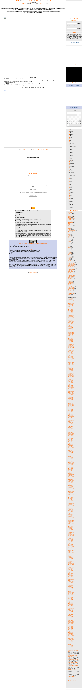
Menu (69, 246)
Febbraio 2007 (71, 364)
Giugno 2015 (70, 485)
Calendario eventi (71, 227)
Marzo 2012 (70, 438)
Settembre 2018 (71, 532)
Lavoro (69, 243)
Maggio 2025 (70, 628)
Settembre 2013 (71, 460)
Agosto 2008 (70, 386)
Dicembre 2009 (71, 405)
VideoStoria (70, 292)
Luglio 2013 (70, 457)
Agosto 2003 (70, 314)
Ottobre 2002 (70, 302)
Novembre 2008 (71, 390)
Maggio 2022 (70, 585)
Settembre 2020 (71, 561)
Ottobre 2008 (70, 388)
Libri (69, 245)
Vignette (69, 294)
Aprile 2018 (70, 526)
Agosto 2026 (70, 646)
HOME (17, 0)
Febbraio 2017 (71, 509)
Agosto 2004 (70, 328)
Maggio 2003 (70, 310)
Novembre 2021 (71, 578)
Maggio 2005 (70, 339)
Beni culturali (70, 225)
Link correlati (32, 15)
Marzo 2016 (70, 496)
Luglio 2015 (70, 486)
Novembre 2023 (71, 607)
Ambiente (70, 213)
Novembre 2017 (71, 520)
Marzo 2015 (70, 481)
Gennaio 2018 (70, 522)
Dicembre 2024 (71, 622)
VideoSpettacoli (71, 289)
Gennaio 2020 (70, 551)
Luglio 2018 (70, 529)
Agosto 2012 (70, 444)
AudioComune (71, 218)
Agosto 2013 (70, 458)
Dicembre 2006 (71, 362)
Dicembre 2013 (71, 463)
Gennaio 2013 (70, 450)
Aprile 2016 (70, 497)
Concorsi (69, 233)
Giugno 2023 (70, 601)
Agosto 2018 (70, 531)
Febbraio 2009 (71, 393)
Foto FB (69, 240)
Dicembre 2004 (71, 333)
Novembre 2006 (71, 361)
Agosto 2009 (70, 400)
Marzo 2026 (70, 640)
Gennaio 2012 (70, 435)
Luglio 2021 (70, 573)
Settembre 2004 (71, 329)
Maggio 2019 (70, 541)
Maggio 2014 (70, 469)
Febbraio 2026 (71, 639)
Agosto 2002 (70, 299)
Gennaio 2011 (70, 421)
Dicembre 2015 (71, 492)
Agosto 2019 (70, 545)
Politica (69, 252)
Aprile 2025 (70, 627)
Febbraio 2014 (71, 466)
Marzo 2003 (70, 308)
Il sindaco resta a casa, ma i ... (73, 659)
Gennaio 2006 (70, 349)
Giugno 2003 (70, 311)
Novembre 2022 (71, 592)
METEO (74, 32)
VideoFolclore (70, 278)
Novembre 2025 (71, 635)
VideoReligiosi (71, 287)
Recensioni (70, 253)
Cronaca (69, 235)
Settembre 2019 (71, 546)
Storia (69, 259)
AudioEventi (70, 219)
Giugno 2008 (70, 384)
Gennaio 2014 (70, 464)
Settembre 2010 (71, 416)
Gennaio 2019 (70, 537)
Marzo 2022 (70, 582)
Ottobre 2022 (70, 591)
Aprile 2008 (70, 381)
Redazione (24, 3)
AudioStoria (70, 222)
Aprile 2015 (70, 482)
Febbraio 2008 (71, 379)
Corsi (69, 234)
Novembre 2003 (71, 317)
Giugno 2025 (70, 629)
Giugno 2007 (70, 369)
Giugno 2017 (70, 514)
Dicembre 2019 (71, 550)
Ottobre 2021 (70, 576)
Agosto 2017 (70, 516)
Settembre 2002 (71, 300)
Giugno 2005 (70, 340)
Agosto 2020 (70, 560)
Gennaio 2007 (70, 363)
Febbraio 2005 (71, 335)
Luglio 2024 (70, 616)
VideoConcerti (70, 271)
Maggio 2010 (70, 411)
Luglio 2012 (70, 443)
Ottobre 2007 (70, 374)
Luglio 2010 (70, 414)
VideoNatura (70, 284)
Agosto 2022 (70, 588)
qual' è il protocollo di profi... (73, 662)
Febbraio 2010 (71, 408)
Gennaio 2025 (70, 623)
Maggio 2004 (70, 325)
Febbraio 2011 (71, 422)
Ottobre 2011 (70, 432)
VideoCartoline (71, 269)
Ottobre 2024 (70, 620)
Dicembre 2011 (71, 434)
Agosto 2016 (70, 502)
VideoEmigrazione (71, 275)
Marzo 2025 (70, 626)
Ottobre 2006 (70, 359)
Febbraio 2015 (71, 480)
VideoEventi (70, 276)
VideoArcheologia (71, 265)
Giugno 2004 (70, 326)
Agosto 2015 (70, 487)
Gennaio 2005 (70, 334)
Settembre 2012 (71, 445)
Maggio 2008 (70, 382)
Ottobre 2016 (70, 504)
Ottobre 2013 (70, 461)
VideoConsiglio (71, 272)
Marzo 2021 (70, 568)
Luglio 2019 (70, 544)
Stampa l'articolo (27, 149)
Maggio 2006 (70, 353)
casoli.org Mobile (74, 82)
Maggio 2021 (70, 570)
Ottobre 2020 (70, 562)
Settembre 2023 (71, 604)
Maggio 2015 (70, 484)
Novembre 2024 (71, 621)
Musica (69, 249)
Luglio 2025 (70, 631)
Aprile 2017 (70, 511)
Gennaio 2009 (70, 392)
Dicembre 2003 (71, 319)
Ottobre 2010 (70, 417)
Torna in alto (33, 270)
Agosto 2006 (70, 357)
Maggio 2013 (70, 455)
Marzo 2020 (70, 554)
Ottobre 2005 (70, 345)
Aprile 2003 (70, 309)
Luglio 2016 (70, 500)
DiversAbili (70, 236)
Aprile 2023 (70, 598)
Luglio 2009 (70, 399)
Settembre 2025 (71, 633)
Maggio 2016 (70, 498)
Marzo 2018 (70, 525)
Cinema (69, 228)
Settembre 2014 (71, 474)
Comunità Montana (71, 230)
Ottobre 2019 (70, 547)
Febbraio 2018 (71, 523)
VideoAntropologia (71, 264)
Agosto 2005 (70, 343)
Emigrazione (70, 237)
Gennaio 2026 (70, 638)
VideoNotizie (31, 0)
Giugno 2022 (70, 586)
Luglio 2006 (70, 356)
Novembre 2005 (71, 346)
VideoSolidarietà (71, 288)
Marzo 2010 (70, 409)
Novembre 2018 (71, 534)
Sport (69, 258)
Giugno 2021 (70, 572)
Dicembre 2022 (71, 593)
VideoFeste (70, 277)
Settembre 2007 (71, 373)
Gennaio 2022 (70, 580)
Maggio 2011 (70, 426)
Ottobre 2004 (70, 331)
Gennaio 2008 (70, 378)
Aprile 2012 (70, 439)
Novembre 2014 (71, 476)
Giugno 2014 (70, 470)
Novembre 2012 (71, 447)
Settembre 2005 (71, 344)
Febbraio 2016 (71, 494)
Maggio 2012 (70, 440)
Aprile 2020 (70, 555)
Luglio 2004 (70, 327)
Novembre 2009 (71, 404)
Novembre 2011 (71, 433)
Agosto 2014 (70, 473)
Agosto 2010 (70, 415)
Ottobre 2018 (70, 533)
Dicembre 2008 (71, 391)
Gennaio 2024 (70, 609)
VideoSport (70, 290)
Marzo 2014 (70, 467)
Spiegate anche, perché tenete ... (74, 673)
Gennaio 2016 (70, 493)
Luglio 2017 (70, 515)
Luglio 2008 (70, 385)
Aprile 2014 (70, 468)
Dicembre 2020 (71, 564)
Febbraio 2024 (71, 610)
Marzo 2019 (70, 539)
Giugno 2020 (70, 557)
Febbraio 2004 (71, 321)
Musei (69, 248)
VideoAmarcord (71, 260)
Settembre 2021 (71, 575)
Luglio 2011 (70, 428)
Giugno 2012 (70, 441)
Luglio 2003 (70, 312)
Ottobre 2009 (70, 403)
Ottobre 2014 (70, 475)
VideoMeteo (70, 282)
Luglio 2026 (70, 645)
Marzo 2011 (70, 423)
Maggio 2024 (70, 614)
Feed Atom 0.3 (75, 20)
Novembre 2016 (71, 505)
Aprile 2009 (70, 396)
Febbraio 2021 (71, 567)
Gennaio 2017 (70, 508)
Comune (69, 229)
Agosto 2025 (70, 632)
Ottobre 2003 (70, 316)
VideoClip (70, 270)
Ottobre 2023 (70, 605)
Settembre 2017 (71, 517)
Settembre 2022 (71, 590)
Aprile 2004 (70, 323)
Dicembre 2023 (71, 608)
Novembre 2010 (71, 419)
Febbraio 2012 (71, 437)
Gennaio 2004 (70, 320)
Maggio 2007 (70, 368)
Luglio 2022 (70, 587)
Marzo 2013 (70, 452)
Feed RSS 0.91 (74, 18)
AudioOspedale (71, 221)
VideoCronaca (70, 274)
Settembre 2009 (71, 402)
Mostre (69, 247)
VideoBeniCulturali (71, 268)
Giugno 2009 (70, 398)
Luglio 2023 (70, 602)
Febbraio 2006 (71, 350)
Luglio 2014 (70, 472)
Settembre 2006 (71, 358)
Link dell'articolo (36, 149)
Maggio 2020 (70, 556)
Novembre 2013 (71, 462)
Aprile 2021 (70, 569)
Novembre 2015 (71, 491)
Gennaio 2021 (70, 566)
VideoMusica (70, 283)
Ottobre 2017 (70, 519)
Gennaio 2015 (70, 479)
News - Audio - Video (74, 210)
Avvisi (69, 224)
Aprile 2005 (70, 338)
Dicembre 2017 (71, 521)
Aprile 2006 (70, 352)
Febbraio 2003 (71, 306)
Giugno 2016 (70, 499)
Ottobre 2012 (70, 446)
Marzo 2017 (70, 510)
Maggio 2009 (70, 397)
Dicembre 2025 (71, 637)
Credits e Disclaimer (33, 272)
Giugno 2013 (70, 456)
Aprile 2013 (70, 453)
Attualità (69, 217)
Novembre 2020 (71, 563)
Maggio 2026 (70, 643)
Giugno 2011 (70, 427)
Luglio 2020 (70, 558)
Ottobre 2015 (70, 490)
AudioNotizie (37, 0)
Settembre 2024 (71, 619)
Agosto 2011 (70, 429)
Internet (69, 241)
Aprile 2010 (70, 410)
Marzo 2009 (70, 394)
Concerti (69, 231)
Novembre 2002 (71, 303)
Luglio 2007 (70, 370)
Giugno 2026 (70, 644)
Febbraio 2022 (71, 581)
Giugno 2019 (70, 543)
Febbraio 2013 (71, 451)
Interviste (70, 242)
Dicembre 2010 (71, 420)
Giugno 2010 (70, 413)
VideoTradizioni (71, 293)
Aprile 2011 (70, 425)
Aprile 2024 (70, 613)
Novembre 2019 (71, 549)
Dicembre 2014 (71, 478)
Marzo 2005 (70, 337)
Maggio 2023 (70, 599)
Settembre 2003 (71, 315)
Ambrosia (70, 215)
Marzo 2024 (70, 611)
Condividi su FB (44, 149)
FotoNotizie (26, 0)
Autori (49, 0)
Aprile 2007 (70, 367)
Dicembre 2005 (71, 347)
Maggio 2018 (70, 527)
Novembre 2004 (71, 332)
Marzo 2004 (70, 322)
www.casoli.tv (74, 64)
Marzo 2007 (70, 366)
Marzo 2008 (70, 380)
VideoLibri (70, 281)
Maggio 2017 (70, 513)
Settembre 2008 (71, 387)
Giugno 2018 (70, 528)
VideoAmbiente (71, 262)
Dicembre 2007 (71, 376)
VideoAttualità (70, 266)
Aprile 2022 (70, 584)
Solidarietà (70, 256)
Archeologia (70, 216)
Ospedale (70, 251)
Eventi (41, 3)
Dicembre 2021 (71, 579)
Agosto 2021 (70, 574)
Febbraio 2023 (71, 596)
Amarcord (70, 212)
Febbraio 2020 (71, 552)
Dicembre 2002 (71, 304)
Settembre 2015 (71, 488)
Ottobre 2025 (70, 634)
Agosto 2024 (70, 617)
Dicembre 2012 (71, 449)
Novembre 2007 (71, 375)
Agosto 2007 (70, 372)
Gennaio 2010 (70, 406)
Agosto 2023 (70, 603)
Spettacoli (70, 257)
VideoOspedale (71, 286)
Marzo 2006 (70, 351)
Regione (69, 254)
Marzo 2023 (70, 597)
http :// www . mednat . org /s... (74, 685)
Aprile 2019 (70, 540)
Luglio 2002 (70, 298)
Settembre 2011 (71, 431)
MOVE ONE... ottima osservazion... (72, 670)
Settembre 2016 (71, 503)
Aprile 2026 (70, 641)
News (22, 0)
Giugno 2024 (70, 615)
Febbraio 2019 (71, 538)
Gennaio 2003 (70, 305)
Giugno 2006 (70, 355)
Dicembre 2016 (71, 507)
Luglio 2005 (70, 341)
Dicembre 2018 (71, 535)
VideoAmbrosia (71, 263)
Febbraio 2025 (71, 625)
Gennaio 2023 (70, 594)
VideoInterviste (71, 280)
